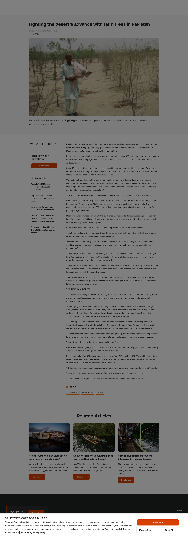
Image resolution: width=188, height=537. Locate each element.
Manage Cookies (147, 530)
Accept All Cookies (158, 522)
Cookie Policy (26, 532)
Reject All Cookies (169, 530)
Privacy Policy (39, 532)
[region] (94, 525)
